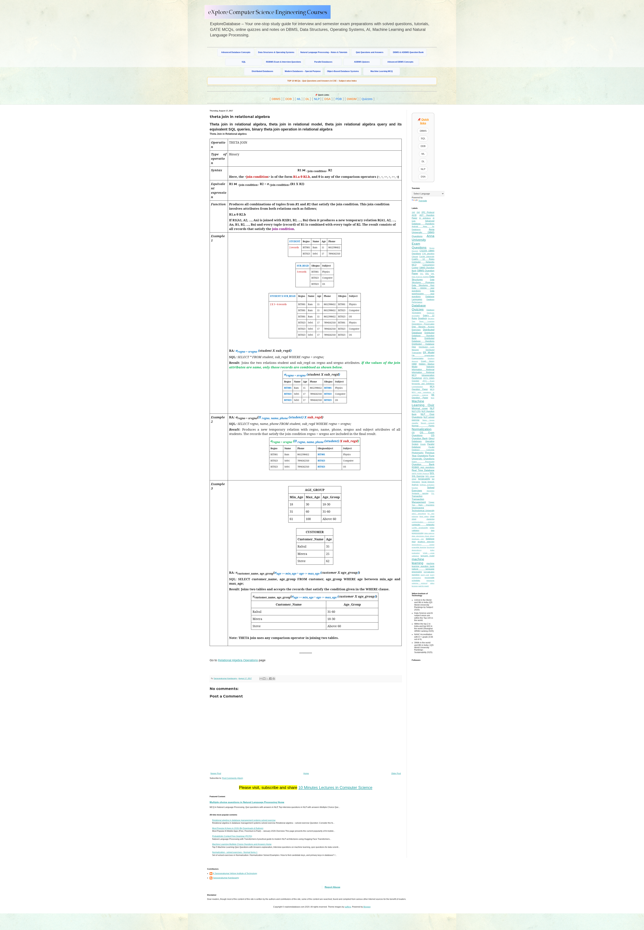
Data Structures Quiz (423, 285)
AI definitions (425, 218)
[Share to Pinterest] (273, 678)
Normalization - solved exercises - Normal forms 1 (234, 852)
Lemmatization (417, 387)
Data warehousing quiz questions (423, 294)
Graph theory (427, 361)
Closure (415, 256)
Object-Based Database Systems (343, 71)
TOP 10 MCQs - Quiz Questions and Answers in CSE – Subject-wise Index (322, 81)
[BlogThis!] (264, 678)
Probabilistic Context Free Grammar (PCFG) (232, 836)
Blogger (366, 907)
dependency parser (423, 545)
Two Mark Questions (423, 505)
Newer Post (215, 773)
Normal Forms (423, 426)
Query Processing (423, 462)
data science (429, 533)
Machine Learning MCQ (381, 71)
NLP (317, 99)
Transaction (417, 496)
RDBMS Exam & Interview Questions (283, 62)
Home (306, 773)
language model (427, 556)
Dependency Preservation (423, 324)
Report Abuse (332, 887)
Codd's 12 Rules (423, 259)
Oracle (423, 444)
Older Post (396, 773)
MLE (432, 398)
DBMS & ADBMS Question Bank (408, 52)
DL (307, 99)
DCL (421, 274)
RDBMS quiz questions (423, 467)
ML (299, 99)
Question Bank (423, 464)
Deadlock (422, 318)
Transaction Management (419, 500)
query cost (425, 575)
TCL (432, 493)
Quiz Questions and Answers (369, 52)
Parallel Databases (323, 62)
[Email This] (261, 678)
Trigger (431, 502)
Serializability (424, 479)
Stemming (430, 491)
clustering (430, 519)
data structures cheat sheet (423, 536)
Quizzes (367, 99)
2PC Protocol (427, 212)
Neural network (427, 423)
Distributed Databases (262, 71)
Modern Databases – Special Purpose (303, 71)
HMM (414, 364)
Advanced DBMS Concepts (400, 62)
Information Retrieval (423, 369)
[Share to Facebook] (270, 678)
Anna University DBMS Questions (423, 233)
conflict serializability (420, 528)
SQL (244, 62)
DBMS (276, 99)
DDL (427, 274)
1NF (413, 212)
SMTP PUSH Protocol (420, 473)
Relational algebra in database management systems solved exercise (244, 820)
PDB (339, 99)
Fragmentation (417, 358)
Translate (422, 201)
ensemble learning (419, 547)
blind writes (424, 516)
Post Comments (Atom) (232, 778)
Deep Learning (426, 321)
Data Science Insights (420, 277)
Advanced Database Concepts (235, 52)
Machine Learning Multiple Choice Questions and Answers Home (242, 844)
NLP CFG (416, 411)
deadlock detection (426, 542)
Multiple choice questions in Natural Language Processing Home (247, 802)
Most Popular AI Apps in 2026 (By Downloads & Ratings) (237, 828)
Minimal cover (420, 408)
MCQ (432, 389)
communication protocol (423, 522)
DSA (327, 99)
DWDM (352, 99)
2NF (418, 212)
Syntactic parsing (420, 493)
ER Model (428, 352)
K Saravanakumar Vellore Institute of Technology (235, 873)
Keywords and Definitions (423, 384)
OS (413, 432)
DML (432, 274)
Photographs (417, 453)
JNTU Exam (428, 381)
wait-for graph (423, 586)
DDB (288, 99)
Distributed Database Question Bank (423, 336)
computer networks (423, 525)
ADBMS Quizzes (362, 62)
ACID (414, 215)
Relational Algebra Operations (238, 660)
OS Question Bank (423, 437)
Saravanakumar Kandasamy (226, 878)
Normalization (422, 429)
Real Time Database (423, 470)
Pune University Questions (423, 457)
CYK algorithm (428, 254)
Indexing (430, 367)
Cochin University (426, 256)
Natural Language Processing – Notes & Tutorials (323, 52)
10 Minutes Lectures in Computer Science (335, 787)
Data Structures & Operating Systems (276, 52)
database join (418, 539)
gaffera (348, 907)
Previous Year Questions (423, 454)
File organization (423, 355)
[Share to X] (267, 678)
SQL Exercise (418, 476)
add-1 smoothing (419, 513)
